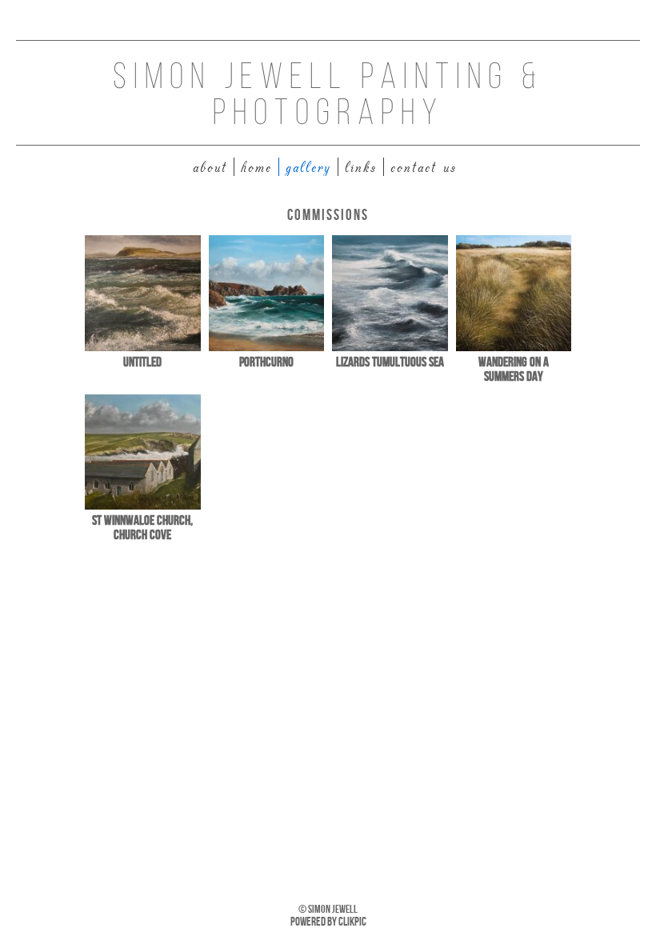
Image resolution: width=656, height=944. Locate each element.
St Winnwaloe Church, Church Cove (142, 527)
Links (361, 167)
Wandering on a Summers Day (513, 368)
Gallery (308, 167)
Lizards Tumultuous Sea (390, 361)
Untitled (142, 361)
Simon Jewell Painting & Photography (328, 97)
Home (256, 167)
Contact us (423, 167)
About (210, 167)
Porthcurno (266, 361)
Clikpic (352, 921)
